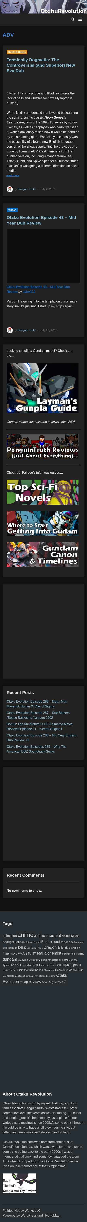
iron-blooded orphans (58, 960)
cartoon (65, 941)
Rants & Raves (17, 52)
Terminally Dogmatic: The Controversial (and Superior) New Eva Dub (41, 65)
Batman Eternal (32, 942)
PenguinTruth (34, 1108)
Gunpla (42, 959)
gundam (10, 959)
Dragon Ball (54, 947)
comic (74, 942)
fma (6, 953)
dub (67, 947)
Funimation (67, 954)
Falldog (57, 1103)
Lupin (65, 965)
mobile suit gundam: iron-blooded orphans (35, 976)
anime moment (47, 935)
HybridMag (51, 1215)
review (35, 981)
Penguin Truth (27, 189)
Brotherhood (50, 942)
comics (12, 947)
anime (25, 934)
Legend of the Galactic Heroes (37, 965)
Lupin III (75, 965)
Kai (17, 965)
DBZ (22, 947)
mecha (38, 969)
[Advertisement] (43, 631)
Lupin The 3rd (9, 970)
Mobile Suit (61, 970)
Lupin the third (25, 969)
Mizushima (49, 970)
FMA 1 (13, 953)
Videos (12, 210)
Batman (20, 941)
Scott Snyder (49, 982)
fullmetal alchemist (44, 953)
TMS (60, 982)
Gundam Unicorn (28, 959)
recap (24, 982)
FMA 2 (22, 953)
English (75, 947)
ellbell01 (29, 291)
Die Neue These (35, 948)
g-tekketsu (79, 954)
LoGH (57, 965)
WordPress (29, 1215)
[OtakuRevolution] (43, 6)
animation (10, 935)
